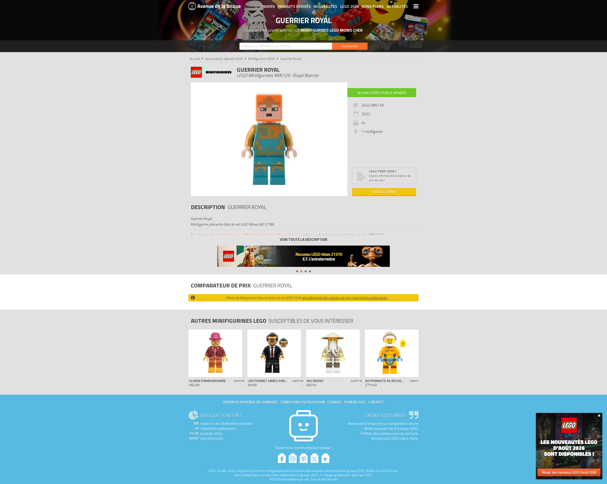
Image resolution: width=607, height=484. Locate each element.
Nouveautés (325, 6)
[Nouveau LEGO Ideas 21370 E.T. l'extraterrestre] (303, 257)
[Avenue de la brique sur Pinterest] (304, 457)
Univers (267, 6)
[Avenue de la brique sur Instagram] (293, 457)
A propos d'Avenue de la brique (250, 402)
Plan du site (355, 402)
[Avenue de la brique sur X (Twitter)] (314, 457)
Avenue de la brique (215, 6)
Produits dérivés (294, 6)
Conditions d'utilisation (302, 402)
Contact (376, 402)
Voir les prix (384, 192)
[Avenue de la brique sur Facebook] (282, 457)
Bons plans (373, 6)
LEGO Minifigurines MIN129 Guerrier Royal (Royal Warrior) (257, 235)
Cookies (334, 402)
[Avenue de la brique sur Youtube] (325, 457)
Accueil (195, 58)
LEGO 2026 (349, 6)
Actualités (397, 6)
